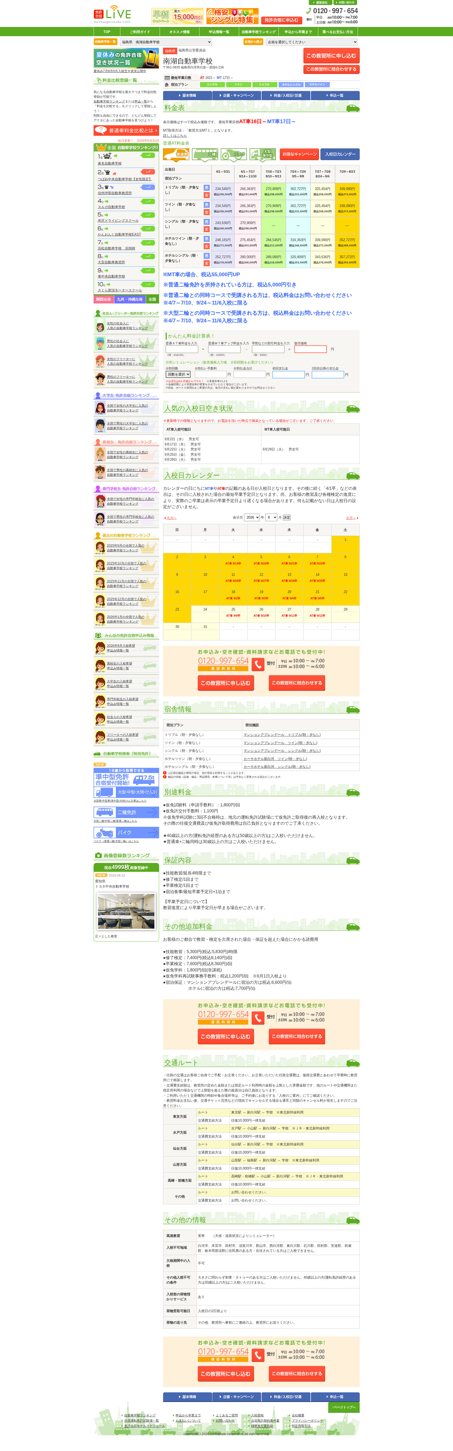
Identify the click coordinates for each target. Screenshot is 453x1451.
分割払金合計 (243, 368)
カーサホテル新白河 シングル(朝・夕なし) (277, 767)
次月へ (351, 518)
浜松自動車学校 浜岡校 (116, 248)
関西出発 (103, 299)
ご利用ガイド (140, 32)
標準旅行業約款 (262, 1426)
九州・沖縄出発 (130, 299)
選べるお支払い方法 (337, 32)
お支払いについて (188, 1420)
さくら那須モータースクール (120, 290)
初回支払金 (280, 368)
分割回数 (172, 368)
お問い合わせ (345, 2)
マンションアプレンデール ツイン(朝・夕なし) (280, 743)
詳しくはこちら (175, 136)
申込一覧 (140, 101)
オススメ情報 (179, 32)
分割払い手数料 (206, 368)
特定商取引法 (301, 1426)
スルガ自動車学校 (111, 207)
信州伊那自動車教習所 (115, 193)
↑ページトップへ (344, 1407)
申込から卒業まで (298, 32)
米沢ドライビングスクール (118, 220)
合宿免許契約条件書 (265, 1420)
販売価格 (300, 343)
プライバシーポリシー (307, 1420)
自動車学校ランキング (259, 32)
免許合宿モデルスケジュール (144, 1426)
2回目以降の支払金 (325, 368)
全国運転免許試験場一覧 (141, 1420)
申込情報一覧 (219, 32)
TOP (106, 32)
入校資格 (257, 1415)
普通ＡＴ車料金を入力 (181, 343)
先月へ (171, 518)
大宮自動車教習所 (111, 262)
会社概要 (320, 2)
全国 (152, 299)
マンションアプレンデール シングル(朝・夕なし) (282, 751)
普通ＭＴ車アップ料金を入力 (228, 343)
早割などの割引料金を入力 (271, 343)
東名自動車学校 (110, 163)
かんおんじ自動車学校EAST (119, 234)
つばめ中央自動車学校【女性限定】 (125, 179)
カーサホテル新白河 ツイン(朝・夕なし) (275, 759)
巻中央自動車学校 (111, 276)
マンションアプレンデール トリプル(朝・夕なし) (282, 735)
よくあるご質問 (227, 1415)
